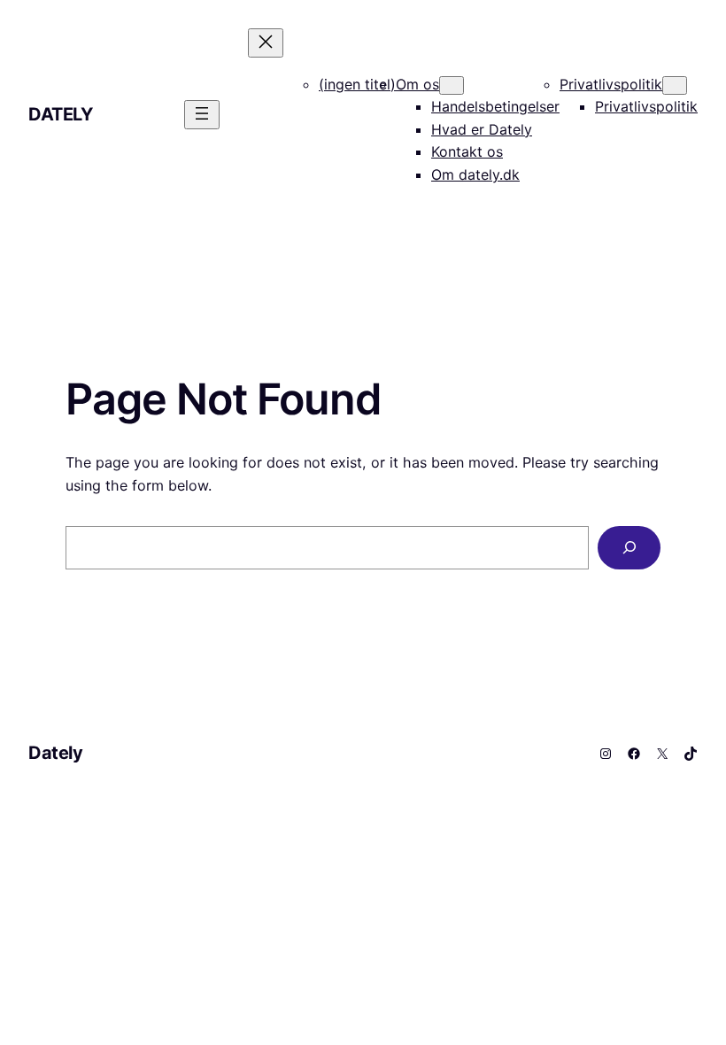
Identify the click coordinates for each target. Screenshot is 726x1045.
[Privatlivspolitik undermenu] (674, 85)
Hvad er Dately (481, 129)
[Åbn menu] (202, 114)
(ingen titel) (357, 84)
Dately (60, 114)
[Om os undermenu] (451, 85)
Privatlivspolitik (611, 84)
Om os (417, 84)
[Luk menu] (265, 43)
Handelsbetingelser (495, 106)
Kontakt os (467, 151)
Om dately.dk (475, 174)
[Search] (629, 547)
